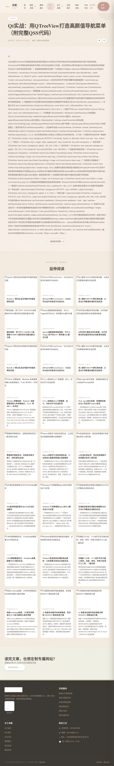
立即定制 (102, 6)
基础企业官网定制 (65, 693)
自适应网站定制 (65, 702)
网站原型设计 (64, 706)
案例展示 (41, 6)
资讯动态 (50, 6)
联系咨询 (77, 6)
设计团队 (8, 732)
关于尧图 (60, 6)
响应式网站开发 (65, 697)
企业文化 (8, 737)
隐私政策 (99, 762)
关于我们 (8, 728)
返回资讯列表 (57, 241)
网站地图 (42, 762)
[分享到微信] (99, 40)
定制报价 (68, 6)
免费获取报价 (14, 667)
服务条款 (106, 762)
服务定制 (33, 6)
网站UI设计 (63, 711)
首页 (25, 6)
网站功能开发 (64, 715)
